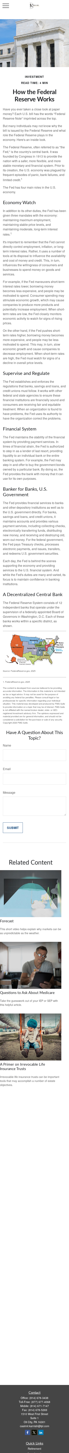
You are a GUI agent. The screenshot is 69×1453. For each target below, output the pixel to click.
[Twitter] (34, 1432)
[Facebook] (27, 1432)
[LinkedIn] (41, 1432)
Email (7, 769)
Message (9, 792)
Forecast (7, 921)
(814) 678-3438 (38, 1398)
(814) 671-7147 (39, 1406)
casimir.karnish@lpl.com (34, 1426)
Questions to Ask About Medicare (27, 993)
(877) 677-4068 (40, 1402)
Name (7, 745)
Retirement (34, 1449)
